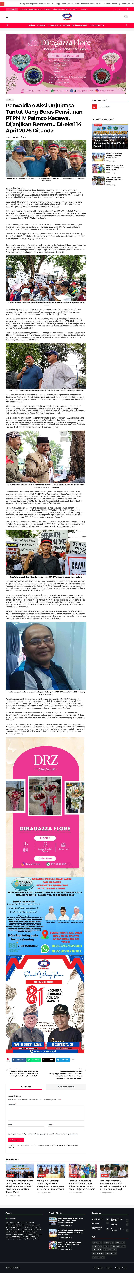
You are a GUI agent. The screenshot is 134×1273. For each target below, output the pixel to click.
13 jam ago (112, 173)
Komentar (27, 1087)
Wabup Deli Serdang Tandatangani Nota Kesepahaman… (114, 156)
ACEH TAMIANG (100, 1219)
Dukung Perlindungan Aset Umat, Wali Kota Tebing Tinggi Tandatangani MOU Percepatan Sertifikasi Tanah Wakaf (19, 1186)
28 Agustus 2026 (14, 1195)
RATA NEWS (16, 1267)
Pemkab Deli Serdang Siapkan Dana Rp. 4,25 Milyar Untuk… (114, 168)
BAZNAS (119, 1225)
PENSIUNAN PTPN (118, 1246)
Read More (34, 1239)
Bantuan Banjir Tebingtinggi (100, 1228)
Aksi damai (100, 1223)
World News (98, 1257)
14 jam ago (112, 185)
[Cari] (126, 25)
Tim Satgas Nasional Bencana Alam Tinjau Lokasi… (114, 180)
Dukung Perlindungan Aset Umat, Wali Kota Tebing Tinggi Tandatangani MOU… (70, 1220)
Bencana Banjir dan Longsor (119, 1229)
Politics (97, 1249)
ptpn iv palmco (110, 1249)
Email (50, 1125)
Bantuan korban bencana (119, 1219)
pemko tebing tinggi (100, 1246)
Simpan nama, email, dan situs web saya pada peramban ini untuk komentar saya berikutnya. (45, 1134)
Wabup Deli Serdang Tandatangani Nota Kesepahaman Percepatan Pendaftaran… (71, 1232)
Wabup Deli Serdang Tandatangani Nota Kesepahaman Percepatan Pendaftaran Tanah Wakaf (58, 4)
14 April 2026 (10, 137)
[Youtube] (127, 9)
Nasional (10, 99)
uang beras (111, 1253)
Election (108, 1242)
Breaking (97, 1242)
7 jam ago (111, 161)
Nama (11, 1125)
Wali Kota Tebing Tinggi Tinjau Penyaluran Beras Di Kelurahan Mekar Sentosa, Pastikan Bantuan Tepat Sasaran (55, 9)
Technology (98, 1253)
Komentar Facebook (67, 1087)
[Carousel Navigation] (118, 9)
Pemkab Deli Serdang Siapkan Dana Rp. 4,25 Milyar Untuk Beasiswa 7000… (69, 1244)
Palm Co (120, 1242)
